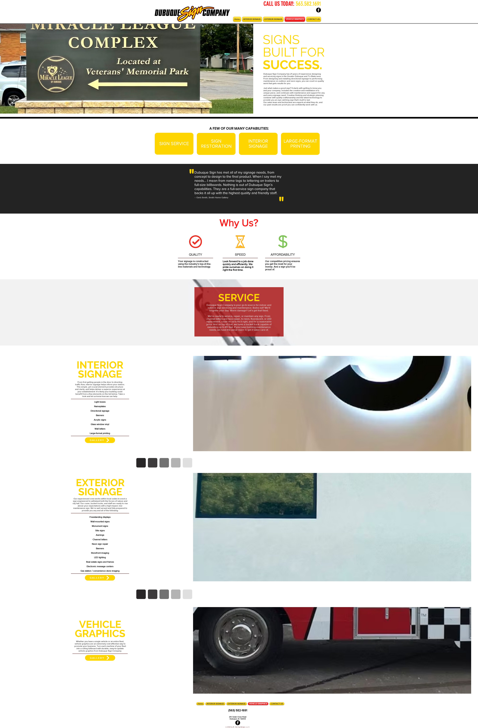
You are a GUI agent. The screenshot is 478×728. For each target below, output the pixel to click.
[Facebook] (318, 10)
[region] (174, 144)
